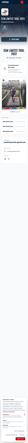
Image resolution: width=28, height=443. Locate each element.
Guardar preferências (11, 434)
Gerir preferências (19, 431)
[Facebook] (8, 158)
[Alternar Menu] (25, 2)
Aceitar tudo (20, 438)
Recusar (22, 434)
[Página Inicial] (5, 2)
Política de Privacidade (8, 411)
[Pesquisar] (22, 2)
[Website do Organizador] (5, 158)
